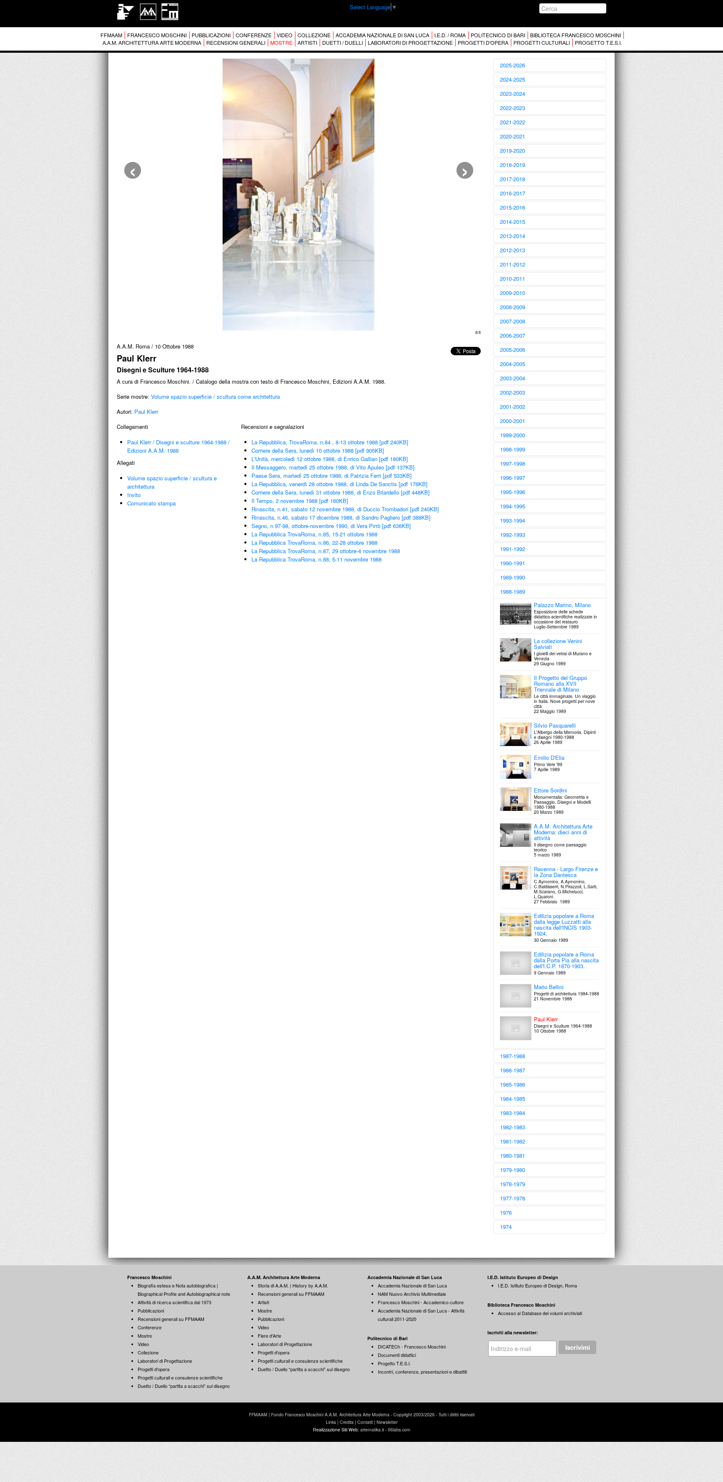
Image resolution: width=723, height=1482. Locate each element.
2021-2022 (512, 122)
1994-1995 (512, 506)
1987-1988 (512, 1056)
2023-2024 (512, 93)
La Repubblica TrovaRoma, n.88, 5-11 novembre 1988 (316, 559)
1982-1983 (512, 1127)
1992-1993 (512, 534)
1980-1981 (512, 1155)
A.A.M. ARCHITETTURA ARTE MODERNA (152, 42)
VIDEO (284, 35)
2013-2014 (512, 236)
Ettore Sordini (550, 790)
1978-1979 (512, 1184)
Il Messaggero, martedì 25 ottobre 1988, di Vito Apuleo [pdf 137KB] (333, 467)
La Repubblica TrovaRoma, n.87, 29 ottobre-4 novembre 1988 (325, 551)
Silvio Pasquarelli (555, 725)
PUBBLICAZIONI (211, 35)
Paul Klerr (146, 411)
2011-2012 (512, 264)
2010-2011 (512, 278)
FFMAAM (111, 35)
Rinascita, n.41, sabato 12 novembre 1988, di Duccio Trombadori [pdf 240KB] (345, 509)
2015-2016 (512, 207)
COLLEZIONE (314, 35)
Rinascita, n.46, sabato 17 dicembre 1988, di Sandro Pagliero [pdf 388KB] (341, 517)
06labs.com (399, 1429)
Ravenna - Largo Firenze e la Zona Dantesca (566, 872)
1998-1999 (512, 449)
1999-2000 (512, 435)
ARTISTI (307, 42)
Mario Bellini (549, 987)
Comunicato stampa (151, 503)
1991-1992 (512, 549)
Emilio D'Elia (549, 758)
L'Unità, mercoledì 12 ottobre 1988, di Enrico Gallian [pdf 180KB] (329, 459)
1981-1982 (512, 1141)
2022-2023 (512, 108)
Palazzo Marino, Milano (562, 605)
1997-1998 (512, 463)
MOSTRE (281, 42)
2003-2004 (512, 378)
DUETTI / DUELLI (342, 42)
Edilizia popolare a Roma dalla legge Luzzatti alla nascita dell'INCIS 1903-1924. (564, 924)
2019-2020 (512, 150)
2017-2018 (512, 179)
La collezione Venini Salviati (558, 644)
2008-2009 (512, 307)
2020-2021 (512, 136)
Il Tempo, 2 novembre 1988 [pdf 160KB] (299, 501)
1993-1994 (512, 520)
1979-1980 (512, 1170)
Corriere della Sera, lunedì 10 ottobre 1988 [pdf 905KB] (317, 450)
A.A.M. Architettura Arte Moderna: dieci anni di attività (563, 832)
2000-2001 (512, 421)
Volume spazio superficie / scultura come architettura (215, 396)
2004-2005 (512, 364)
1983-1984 (512, 1113)
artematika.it (372, 1429)
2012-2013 (512, 250)
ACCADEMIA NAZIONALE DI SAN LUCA (382, 35)
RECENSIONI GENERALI (235, 42)
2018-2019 (512, 165)
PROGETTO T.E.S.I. (598, 42)
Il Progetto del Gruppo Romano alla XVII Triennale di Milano (560, 683)
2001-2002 (512, 406)
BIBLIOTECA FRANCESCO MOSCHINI (575, 35)
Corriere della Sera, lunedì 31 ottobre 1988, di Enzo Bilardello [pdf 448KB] (340, 492)
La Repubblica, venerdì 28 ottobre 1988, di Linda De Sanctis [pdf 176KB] (339, 484)
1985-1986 (512, 1084)
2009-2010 (512, 293)
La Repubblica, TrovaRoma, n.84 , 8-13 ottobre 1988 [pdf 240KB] (329, 442)
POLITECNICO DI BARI (498, 35)
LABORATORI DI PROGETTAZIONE (410, 42)
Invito (134, 495)
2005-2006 (512, 350)
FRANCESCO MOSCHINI (157, 35)
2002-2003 (512, 392)
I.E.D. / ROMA (450, 35)
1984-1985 (512, 1099)
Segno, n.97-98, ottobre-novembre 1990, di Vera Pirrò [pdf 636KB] (331, 526)
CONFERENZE (254, 35)
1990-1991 (512, 563)
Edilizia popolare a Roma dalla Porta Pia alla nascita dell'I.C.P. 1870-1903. (566, 960)
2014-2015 (512, 222)
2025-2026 (512, 65)
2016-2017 (512, 193)
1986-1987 (512, 1070)
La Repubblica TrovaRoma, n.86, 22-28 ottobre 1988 (314, 542)
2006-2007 (512, 335)
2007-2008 (512, 321)
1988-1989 (512, 591)
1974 (506, 1227)
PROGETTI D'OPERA (483, 42)
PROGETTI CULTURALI (541, 42)
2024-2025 (512, 79)
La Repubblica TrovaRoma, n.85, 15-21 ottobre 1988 (314, 534)
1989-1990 (512, 577)
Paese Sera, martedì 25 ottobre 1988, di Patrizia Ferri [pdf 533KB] (331, 475)
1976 (506, 1212)
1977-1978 (512, 1198)
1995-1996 (512, 492)
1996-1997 (512, 478)
